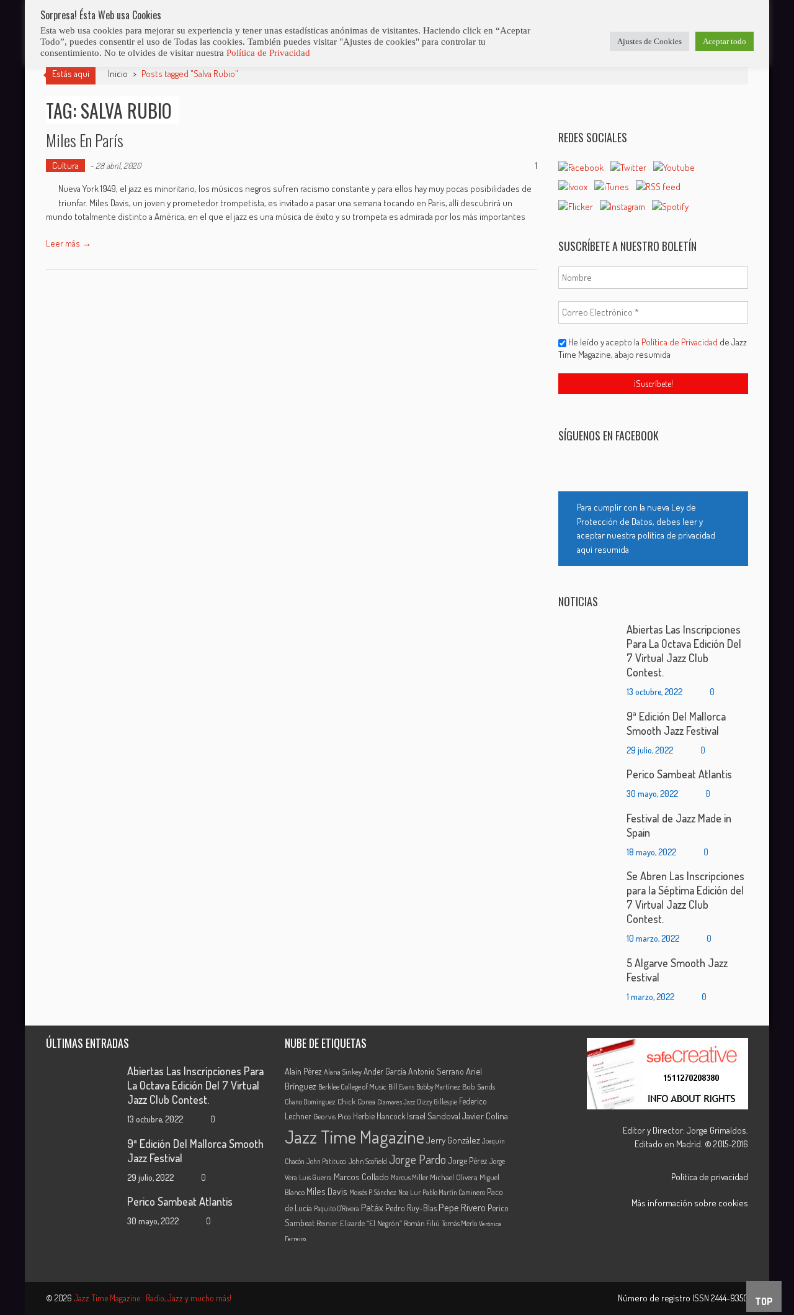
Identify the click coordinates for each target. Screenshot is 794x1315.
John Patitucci (326, 1161)
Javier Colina (485, 1116)
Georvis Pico (332, 1116)
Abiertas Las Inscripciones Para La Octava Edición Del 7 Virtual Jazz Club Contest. (684, 650)
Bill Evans (401, 1086)
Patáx (372, 1207)
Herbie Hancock (379, 1116)
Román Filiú (422, 1223)
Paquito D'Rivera (336, 1208)
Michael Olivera (454, 1177)
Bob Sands (478, 1086)
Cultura (65, 165)
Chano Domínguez (310, 1101)
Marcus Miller (409, 1177)
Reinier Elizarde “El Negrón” (359, 1223)
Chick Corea (356, 1101)
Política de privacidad (709, 1177)
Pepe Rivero (462, 1207)
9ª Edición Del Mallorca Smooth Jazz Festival (676, 723)
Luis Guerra (315, 1177)
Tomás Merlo (459, 1223)
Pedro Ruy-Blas (411, 1208)
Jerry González (453, 1140)
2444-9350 (729, 1298)
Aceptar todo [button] (724, 41)
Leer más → (68, 243)
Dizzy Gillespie (437, 1101)
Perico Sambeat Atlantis (679, 774)
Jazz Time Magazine (354, 1136)
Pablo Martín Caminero (453, 1192)
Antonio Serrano (436, 1071)
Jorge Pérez (468, 1160)
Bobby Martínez (438, 1086)
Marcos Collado (361, 1177)
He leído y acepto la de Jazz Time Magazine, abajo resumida (652, 348)
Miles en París (84, 140)
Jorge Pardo (417, 1159)
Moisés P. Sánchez (372, 1192)
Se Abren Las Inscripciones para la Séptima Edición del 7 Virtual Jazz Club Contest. (685, 897)
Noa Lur (409, 1192)
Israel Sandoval (433, 1115)
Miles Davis (326, 1191)
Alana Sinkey (343, 1071)
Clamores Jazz (396, 1102)
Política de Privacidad (680, 342)
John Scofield (368, 1161)
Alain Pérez (303, 1071)
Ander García (385, 1071)
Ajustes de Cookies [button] (649, 41)
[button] (653, 528)
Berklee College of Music (352, 1086)
